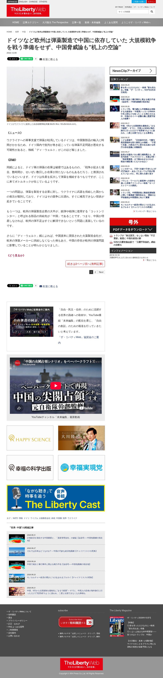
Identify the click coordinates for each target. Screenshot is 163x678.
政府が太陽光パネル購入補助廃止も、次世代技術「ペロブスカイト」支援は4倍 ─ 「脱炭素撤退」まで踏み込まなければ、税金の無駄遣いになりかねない (138, 158)
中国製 (59, 518)
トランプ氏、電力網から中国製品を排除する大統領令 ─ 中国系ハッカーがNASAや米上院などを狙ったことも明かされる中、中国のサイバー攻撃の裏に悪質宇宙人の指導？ (138, 114)
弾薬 (21, 518)
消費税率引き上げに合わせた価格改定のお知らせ (129, 257)
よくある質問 (111, 22)
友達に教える (50, 59)
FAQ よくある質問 (16, 626)
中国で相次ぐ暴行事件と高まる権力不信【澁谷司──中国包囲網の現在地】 (59, 564)
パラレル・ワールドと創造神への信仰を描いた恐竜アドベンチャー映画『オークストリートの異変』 (138, 183)
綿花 (53, 518)
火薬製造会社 (44, 518)
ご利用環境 (13, 629)
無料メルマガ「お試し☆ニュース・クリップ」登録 (80, 633)
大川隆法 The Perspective (55, 22)
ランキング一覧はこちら (145, 211)
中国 (24, 31)
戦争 (65, 518)
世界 (17, 31)
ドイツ (26, 518)
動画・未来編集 (92, 22)
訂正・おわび (14, 623)
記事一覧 (76, 22)
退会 (10, 617)
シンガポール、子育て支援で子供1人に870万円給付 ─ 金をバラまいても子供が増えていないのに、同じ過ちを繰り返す (138, 171)
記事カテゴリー (31, 22)
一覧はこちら (150, 259)
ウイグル (34, 518)
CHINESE (33, 1)
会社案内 (12, 632)
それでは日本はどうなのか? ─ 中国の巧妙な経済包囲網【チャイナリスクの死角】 (62, 551)
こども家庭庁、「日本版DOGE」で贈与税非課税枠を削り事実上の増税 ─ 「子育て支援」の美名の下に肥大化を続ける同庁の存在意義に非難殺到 (138, 144)
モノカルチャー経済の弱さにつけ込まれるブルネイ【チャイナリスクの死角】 (60, 577)
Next (101, 272)
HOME (15, 22)
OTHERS (43, 1)
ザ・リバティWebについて (144, 7)
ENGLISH (23, 1)
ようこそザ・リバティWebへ (136, 22)
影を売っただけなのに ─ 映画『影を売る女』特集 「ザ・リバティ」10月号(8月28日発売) (138, 90)
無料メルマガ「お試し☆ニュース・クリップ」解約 (80, 636)
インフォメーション (122, 250)
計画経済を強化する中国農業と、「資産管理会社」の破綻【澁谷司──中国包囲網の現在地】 (65, 539)
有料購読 (128, 7)
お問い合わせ (14, 635)
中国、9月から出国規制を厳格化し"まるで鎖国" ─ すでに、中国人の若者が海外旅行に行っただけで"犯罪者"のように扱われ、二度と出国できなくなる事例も (65, 591)
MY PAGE (119, 7)
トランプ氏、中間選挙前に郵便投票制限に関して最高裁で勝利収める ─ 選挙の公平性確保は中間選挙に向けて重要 (138, 195)
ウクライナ (72, 518)
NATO (15, 518)
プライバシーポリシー (17, 620)
